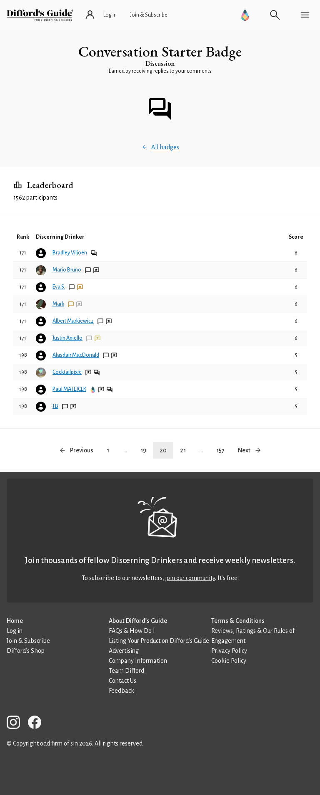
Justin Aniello (67, 338)
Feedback (121, 690)
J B (55, 406)
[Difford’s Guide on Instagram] (17, 724)
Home (15, 620)
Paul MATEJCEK (69, 389)
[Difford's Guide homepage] (40, 15)
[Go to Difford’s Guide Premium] (245, 15)
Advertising (124, 650)
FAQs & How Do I (132, 630)
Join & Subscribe (28, 640)
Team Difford (126, 670)
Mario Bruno (66, 270)
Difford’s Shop (26, 650)
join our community (190, 578)
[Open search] (275, 15)
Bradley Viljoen (69, 253)
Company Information (138, 660)
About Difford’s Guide (138, 620)
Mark (58, 304)
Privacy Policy (229, 650)
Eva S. (58, 287)
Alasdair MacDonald (75, 355)
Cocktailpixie (67, 372)
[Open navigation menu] (305, 15)
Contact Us (122, 680)
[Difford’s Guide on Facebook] (38, 724)
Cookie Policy (228, 660)
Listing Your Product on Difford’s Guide (159, 640)
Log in (14, 630)
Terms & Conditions (238, 620)
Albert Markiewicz (73, 321)
